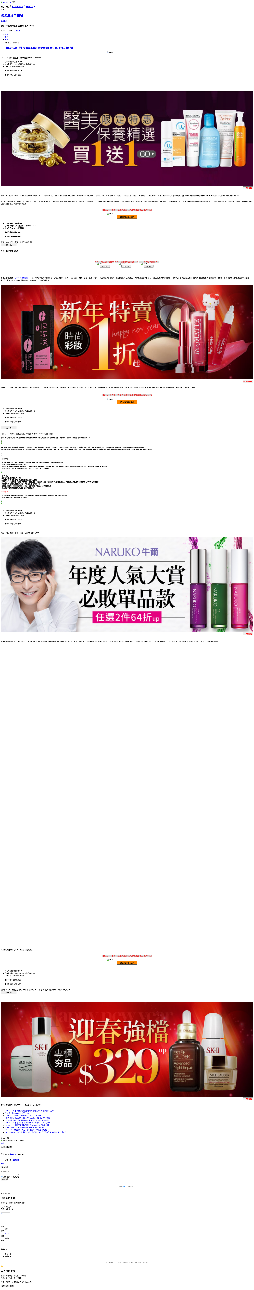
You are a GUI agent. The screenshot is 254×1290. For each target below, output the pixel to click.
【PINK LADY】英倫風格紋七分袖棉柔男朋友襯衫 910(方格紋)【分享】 (30, 1111)
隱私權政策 (138, 1262)
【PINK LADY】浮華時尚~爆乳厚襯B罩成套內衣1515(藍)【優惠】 (28, 1123)
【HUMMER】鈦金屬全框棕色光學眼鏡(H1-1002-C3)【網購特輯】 (28, 1118)
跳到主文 (4, 21)
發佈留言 (4, 1179)
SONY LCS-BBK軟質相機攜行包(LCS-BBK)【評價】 (23, 1115)
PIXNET (112, 1262)
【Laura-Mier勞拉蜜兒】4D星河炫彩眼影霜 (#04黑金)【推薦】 (26, 1130)
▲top (2, 1163)
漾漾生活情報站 (12, 15)
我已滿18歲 (5, 1286)
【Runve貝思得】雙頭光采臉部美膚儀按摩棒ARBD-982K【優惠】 (39, 48)
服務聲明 (145, 1262)
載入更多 (4, 1167)
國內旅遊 (16, 1160)
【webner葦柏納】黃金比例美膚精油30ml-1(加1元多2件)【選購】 (27, 1120)
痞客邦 (12, 1154)
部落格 (7, 37)
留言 (16, 1154)
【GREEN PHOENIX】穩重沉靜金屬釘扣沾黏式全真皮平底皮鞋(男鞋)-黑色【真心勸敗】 (36, 1132)
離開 (11, 1286)
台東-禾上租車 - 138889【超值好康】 (17, 1113)
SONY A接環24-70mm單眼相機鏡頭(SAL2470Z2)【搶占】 (25, 1127)
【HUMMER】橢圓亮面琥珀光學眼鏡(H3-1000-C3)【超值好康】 (27, 1125)
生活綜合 (17, 31)
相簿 (6, 35)
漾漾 (2, 1143)
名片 (6, 39)
